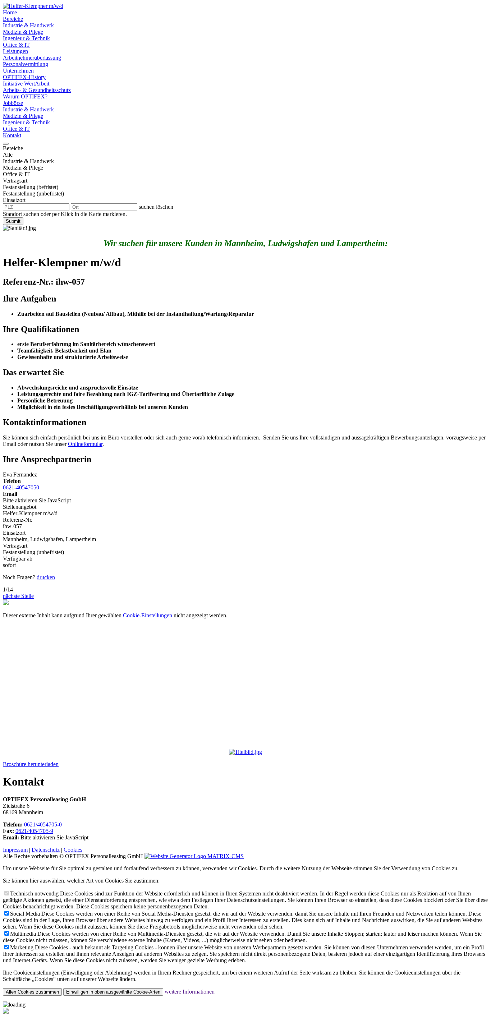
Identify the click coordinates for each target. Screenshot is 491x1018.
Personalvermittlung (25, 64)
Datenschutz (46, 850)
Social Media (25, 914)
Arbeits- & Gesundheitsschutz (37, 90)
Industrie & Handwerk (28, 25)
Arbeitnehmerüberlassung (32, 58)
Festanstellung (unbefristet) (33, 193)
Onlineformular (85, 444)
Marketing (21, 947)
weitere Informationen (190, 992)
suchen (147, 207)
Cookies (73, 850)
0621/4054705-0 (43, 824)
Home (10, 12)
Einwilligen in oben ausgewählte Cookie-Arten (113, 992)
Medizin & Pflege (23, 32)
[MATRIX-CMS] (194, 856)
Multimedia (23, 934)
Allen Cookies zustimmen (32, 992)
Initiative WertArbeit (26, 83)
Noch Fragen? (19, 577)
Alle (8, 155)
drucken (46, 577)
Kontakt (12, 135)
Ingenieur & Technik (26, 38)
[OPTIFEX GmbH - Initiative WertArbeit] (33, 6)
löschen (164, 207)
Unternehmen (18, 71)
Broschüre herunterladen (31, 764)
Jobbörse (13, 103)
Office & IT (16, 45)
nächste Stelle (18, 596)
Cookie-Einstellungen (147, 615)
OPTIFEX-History (24, 77)
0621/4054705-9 (34, 831)
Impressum (15, 850)
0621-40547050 (21, 487)
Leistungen (15, 51)
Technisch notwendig (34, 893)
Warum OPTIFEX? (25, 96)
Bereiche (13, 19)
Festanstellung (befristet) (30, 187)
